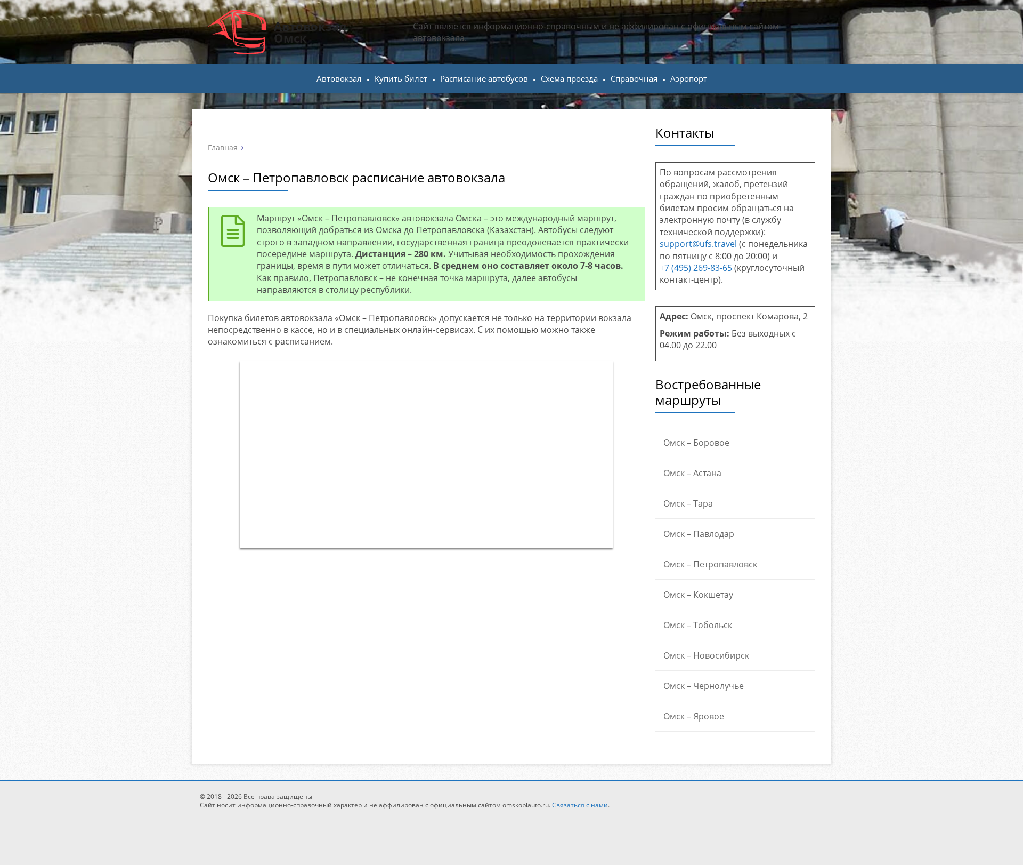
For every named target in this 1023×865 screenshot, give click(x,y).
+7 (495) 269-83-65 (696, 268)
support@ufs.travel (698, 244)
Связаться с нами (580, 805)
